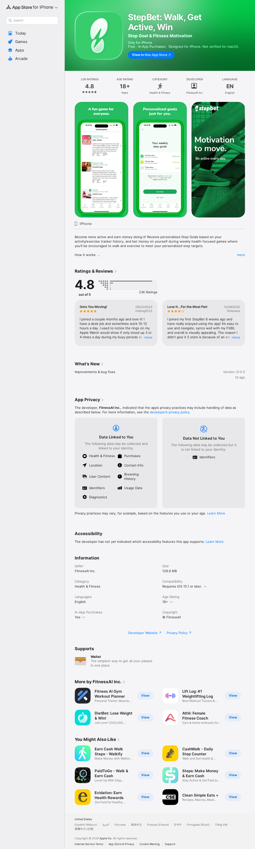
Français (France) (158, 824)
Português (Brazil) (198, 824)
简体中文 (136, 824)
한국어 (178, 824)
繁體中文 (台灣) (84, 829)
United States (83, 819)
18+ (165, 602)
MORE (148, 337)
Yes (77, 617)
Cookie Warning (149, 844)
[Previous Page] (69, 86)
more (241, 255)
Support (170, 844)
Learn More (216, 513)
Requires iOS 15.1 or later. (182, 586)
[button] (32, 33)
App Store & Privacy (121, 844)
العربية (105, 824)
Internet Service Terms (89, 844)
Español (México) (86, 824)
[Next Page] (250, 86)
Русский (120, 824)
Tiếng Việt (221, 824)
